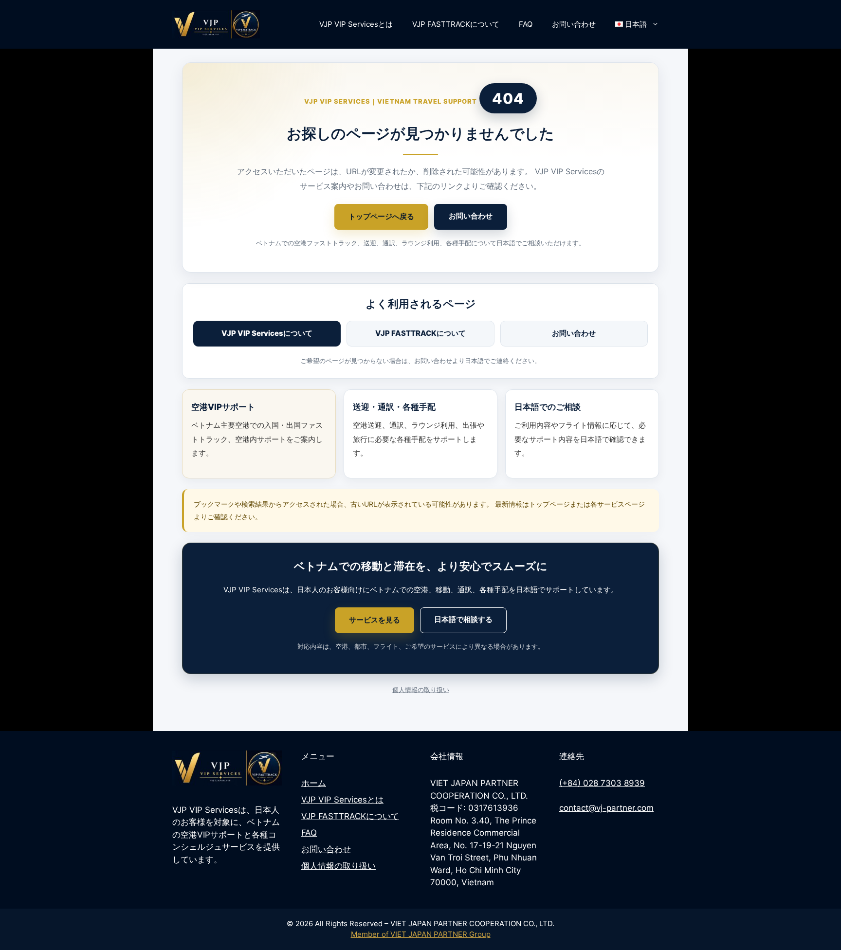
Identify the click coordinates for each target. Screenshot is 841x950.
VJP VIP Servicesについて (266, 333)
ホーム (313, 783)
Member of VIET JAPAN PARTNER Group (421, 934)
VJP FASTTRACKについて (455, 24)
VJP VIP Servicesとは (356, 24)
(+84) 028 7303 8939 (602, 783)
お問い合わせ (574, 24)
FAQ (525, 24)
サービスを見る (374, 619)
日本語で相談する (463, 619)
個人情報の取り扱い (420, 690)
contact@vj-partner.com (606, 808)
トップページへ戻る (381, 216)
